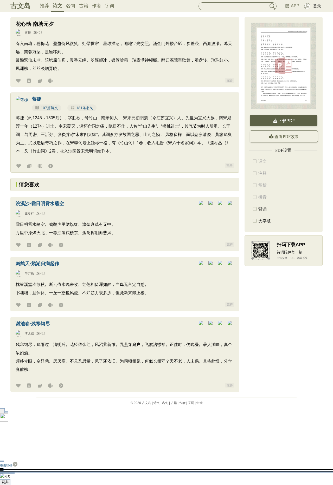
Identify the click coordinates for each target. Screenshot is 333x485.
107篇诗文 (49, 108)
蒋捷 (28, 32)
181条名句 (84, 108)
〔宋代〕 (37, 32)
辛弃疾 (29, 273)
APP (295, 6)
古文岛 (20, 6)
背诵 (262, 209)
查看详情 (6, 466)
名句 (70, 5)
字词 (109, 5)
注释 (262, 173)
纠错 (199, 403)
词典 (5, 482)
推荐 (44, 5)
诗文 (57, 5)
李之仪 (29, 333)
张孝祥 (29, 213)
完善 (230, 80)
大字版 (264, 221)
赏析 (262, 185)
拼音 (262, 197)
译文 (262, 161)
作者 (96, 5)
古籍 (83, 5)
